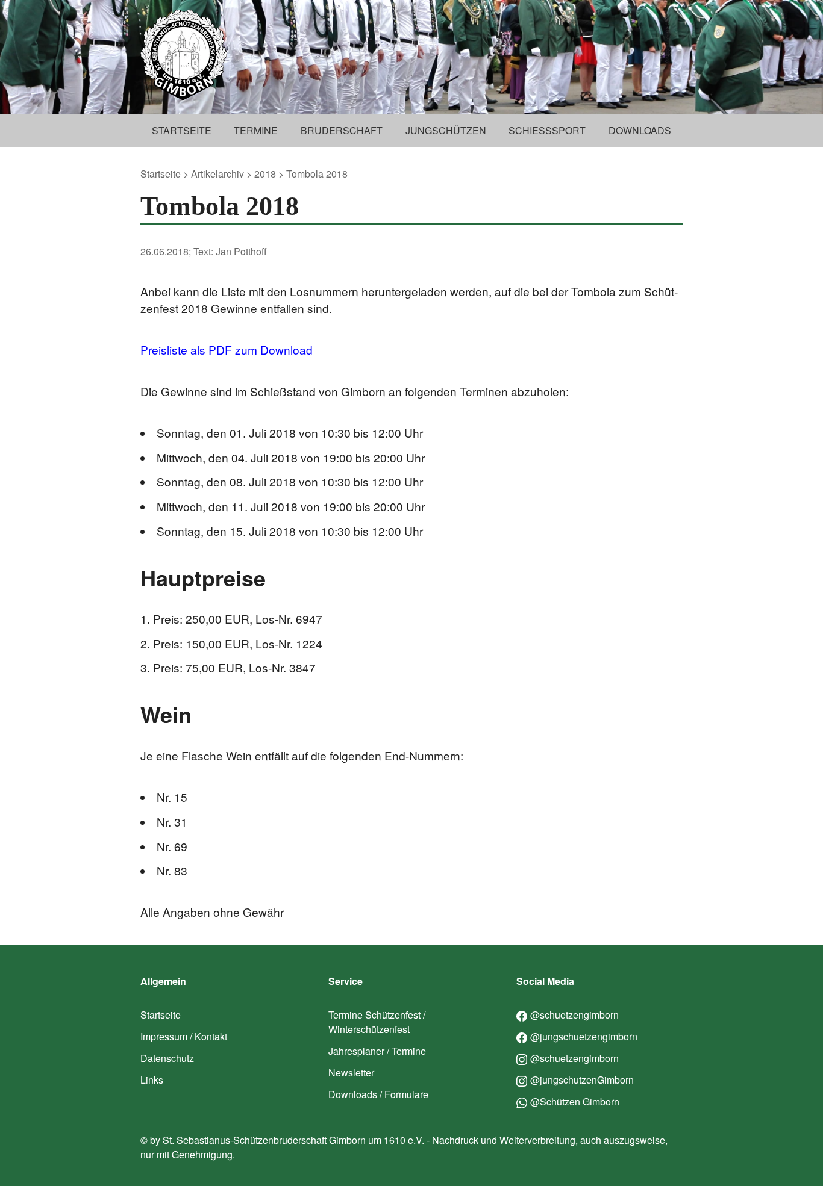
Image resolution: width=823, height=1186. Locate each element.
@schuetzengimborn (574, 1015)
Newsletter (351, 1072)
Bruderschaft (342, 130)
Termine (256, 130)
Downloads (640, 130)
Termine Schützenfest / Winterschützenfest (376, 1022)
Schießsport (547, 130)
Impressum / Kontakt (183, 1036)
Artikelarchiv (217, 174)
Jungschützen (445, 130)
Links (151, 1080)
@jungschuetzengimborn (583, 1036)
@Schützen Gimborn (574, 1101)
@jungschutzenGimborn (582, 1080)
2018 (265, 174)
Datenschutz (167, 1058)
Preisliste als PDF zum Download (226, 349)
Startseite (181, 130)
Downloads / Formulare (378, 1094)
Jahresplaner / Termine (377, 1051)
